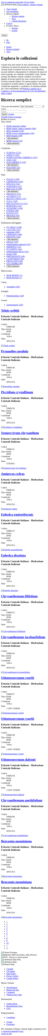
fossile (11, 254)
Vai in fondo (29, 2)
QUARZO (14, 227)
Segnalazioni (11, 987)
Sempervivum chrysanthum (20, 433)
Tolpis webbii (10, 310)
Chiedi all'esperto (19, 21)
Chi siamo (10, 971)
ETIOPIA (12, 211)
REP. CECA (14, 189)
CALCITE (13, 230)
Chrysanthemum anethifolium (21, 800)
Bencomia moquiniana (16, 841)
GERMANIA (14, 182)
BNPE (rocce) (14, 141)
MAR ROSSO (14, 278)
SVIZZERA (14, 186)
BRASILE (12, 215)
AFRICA (12, 155)
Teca (14, 19)
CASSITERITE (15, 259)
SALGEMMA (14, 263)
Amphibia (13, 287)
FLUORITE (14, 249)
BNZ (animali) (15, 131)
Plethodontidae (15, 296)
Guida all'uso (11, 1004)
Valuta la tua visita (14, 995)
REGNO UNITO (16, 199)
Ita (7, 40)
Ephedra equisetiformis (17, 514)
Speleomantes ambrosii (18, 244)
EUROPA (13, 153)
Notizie (15, 28)
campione (13, 232)
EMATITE (13, 237)
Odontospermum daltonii (18, 759)
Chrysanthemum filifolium (19, 596)
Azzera (11, 114)
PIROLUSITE (14, 261)
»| (7, 948)
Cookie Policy (12, 978)
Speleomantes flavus (17, 251)
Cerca (3, 109)
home (8, 47)
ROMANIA (14, 206)
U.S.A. (11, 201)
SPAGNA (13, 184)
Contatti (9, 969)
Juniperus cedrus (13, 473)
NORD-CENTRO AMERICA (21, 157)
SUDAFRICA (14, 208)
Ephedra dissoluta (13, 555)
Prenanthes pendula (14, 351)
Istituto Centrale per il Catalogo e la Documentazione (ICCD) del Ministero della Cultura (23, 91)
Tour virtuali (11, 9)
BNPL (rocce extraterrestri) (20, 133)
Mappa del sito (12, 990)
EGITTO (12, 213)
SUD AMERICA (16, 162)
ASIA (11, 160)
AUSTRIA (13, 196)
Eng (8, 42)
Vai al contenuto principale (12, 2)
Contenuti (10, 992)
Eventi (14, 30)
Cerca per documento (10, 106)
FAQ (8, 1008)
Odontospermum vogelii (17, 677)
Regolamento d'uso (14, 1006)
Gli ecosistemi (12, 11)
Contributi (10, 1017)
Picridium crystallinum (17, 392)
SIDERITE (13, 247)
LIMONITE (14, 234)
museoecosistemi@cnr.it (13, 1031)
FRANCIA (13, 194)
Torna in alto (6, 1034)
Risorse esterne (18, 16)
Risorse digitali (12, 49)
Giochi (9, 23)
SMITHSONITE (15, 256)
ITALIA (12, 179)
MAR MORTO (14, 275)
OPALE (12, 242)
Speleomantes (14, 305)
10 (7, 943)
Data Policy (11, 974)
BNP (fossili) (14, 136)
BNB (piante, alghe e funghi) (21, 128)
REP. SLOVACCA (17, 203)
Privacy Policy (12, 976)
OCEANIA (13, 167)
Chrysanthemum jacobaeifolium (23, 637)
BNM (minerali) (16, 126)
